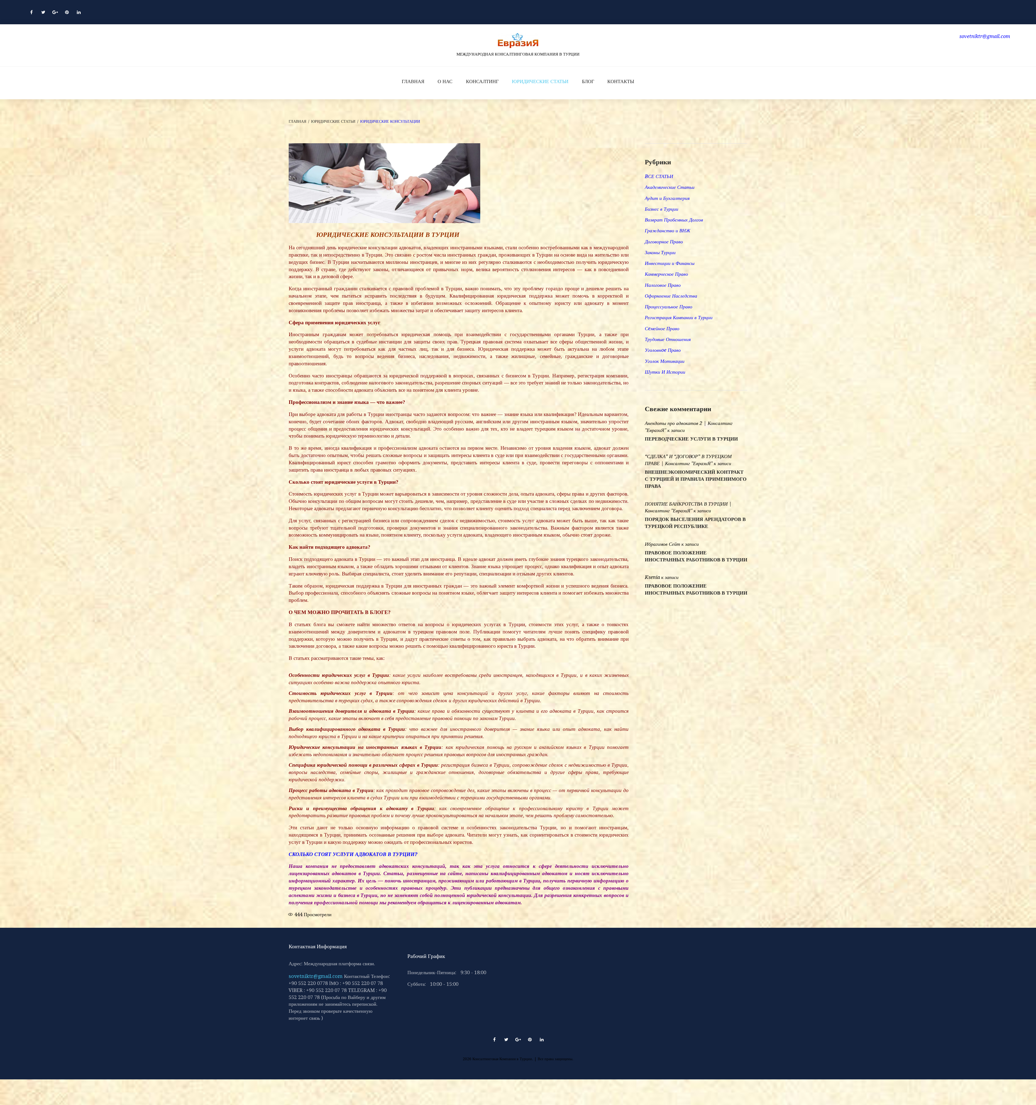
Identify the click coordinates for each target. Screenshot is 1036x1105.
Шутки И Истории (665, 372)
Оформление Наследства (671, 296)
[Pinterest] (67, 12)
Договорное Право (664, 241)
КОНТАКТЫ (620, 81)
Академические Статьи (669, 187)
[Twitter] (43, 12)
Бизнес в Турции (661, 209)
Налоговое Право (663, 285)
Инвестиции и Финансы (669, 263)
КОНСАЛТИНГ (482, 81)
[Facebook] (31, 12)
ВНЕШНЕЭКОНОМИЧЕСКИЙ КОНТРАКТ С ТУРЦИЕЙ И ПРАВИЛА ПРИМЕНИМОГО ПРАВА (696, 479)
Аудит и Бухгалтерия (667, 198)
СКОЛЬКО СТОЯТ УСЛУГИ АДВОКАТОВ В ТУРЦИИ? (353, 854)
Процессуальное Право (668, 306)
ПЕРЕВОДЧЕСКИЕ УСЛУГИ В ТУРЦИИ (691, 439)
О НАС (445, 81)
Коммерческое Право (666, 274)
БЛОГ (588, 81)
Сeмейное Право (662, 328)
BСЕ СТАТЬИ (659, 176)
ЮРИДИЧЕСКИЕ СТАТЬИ (540, 81)
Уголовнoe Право (663, 350)
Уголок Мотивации (664, 361)
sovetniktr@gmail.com (316, 976)
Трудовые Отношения (668, 339)
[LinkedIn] (78, 12)
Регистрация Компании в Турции (679, 317)
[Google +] (55, 12)
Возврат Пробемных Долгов (674, 220)
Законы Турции (660, 252)
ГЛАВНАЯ (413, 81)
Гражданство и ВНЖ (667, 230)
